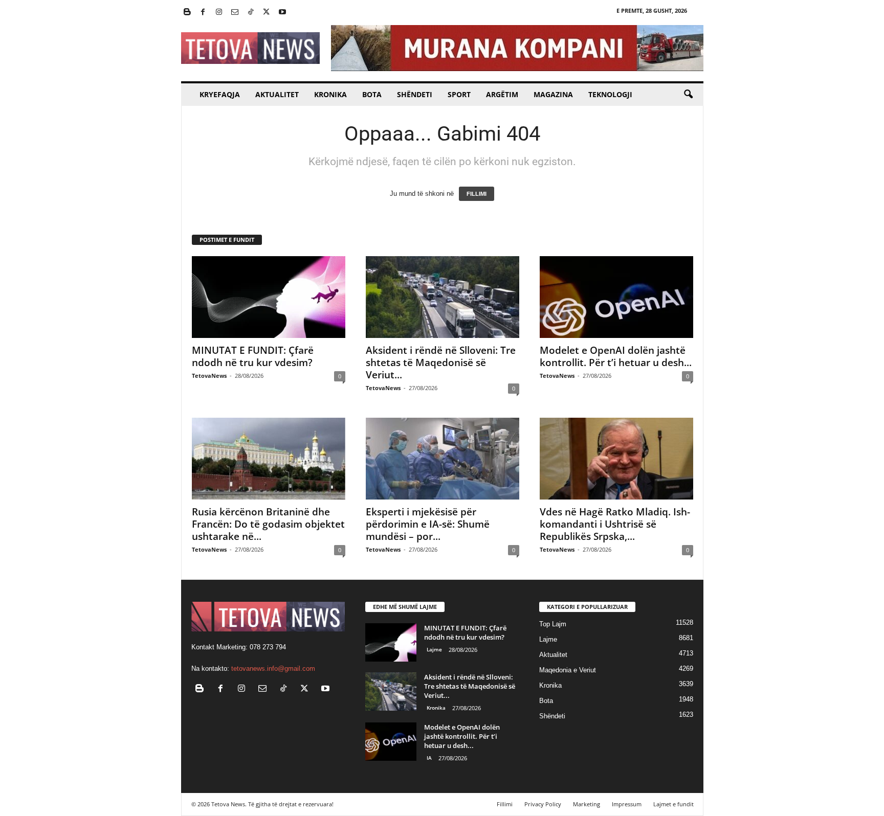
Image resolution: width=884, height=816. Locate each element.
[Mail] (235, 12)
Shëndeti (414, 94)
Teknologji (610, 94)
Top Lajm (552, 624)
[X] (266, 12)
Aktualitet (277, 94)
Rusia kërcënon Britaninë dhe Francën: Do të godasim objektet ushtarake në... (268, 524)
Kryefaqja (220, 94)
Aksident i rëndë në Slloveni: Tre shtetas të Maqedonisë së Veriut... (441, 362)
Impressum (627, 804)
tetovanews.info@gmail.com (273, 668)
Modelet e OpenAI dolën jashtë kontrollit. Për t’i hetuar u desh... (616, 356)
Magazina (553, 94)
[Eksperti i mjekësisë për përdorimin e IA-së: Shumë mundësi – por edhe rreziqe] (442, 459)
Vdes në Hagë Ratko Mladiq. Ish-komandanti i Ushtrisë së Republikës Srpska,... (615, 524)
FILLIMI (477, 194)
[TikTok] (251, 12)
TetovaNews (209, 375)
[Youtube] (282, 12)
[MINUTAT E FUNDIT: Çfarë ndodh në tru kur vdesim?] (268, 297)
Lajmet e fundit (673, 804)
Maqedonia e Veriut (567, 670)
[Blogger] (187, 12)
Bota (372, 94)
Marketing (586, 804)
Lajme (434, 649)
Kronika (330, 94)
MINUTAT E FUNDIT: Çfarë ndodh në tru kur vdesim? (253, 356)
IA (429, 757)
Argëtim (502, 94)
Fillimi (505, 804)
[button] (688, 94)
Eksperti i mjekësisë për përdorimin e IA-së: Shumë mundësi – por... (428, 524)
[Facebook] (203, 12)
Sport (459, 94)
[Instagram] (219, 12)
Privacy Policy (542, 804)
